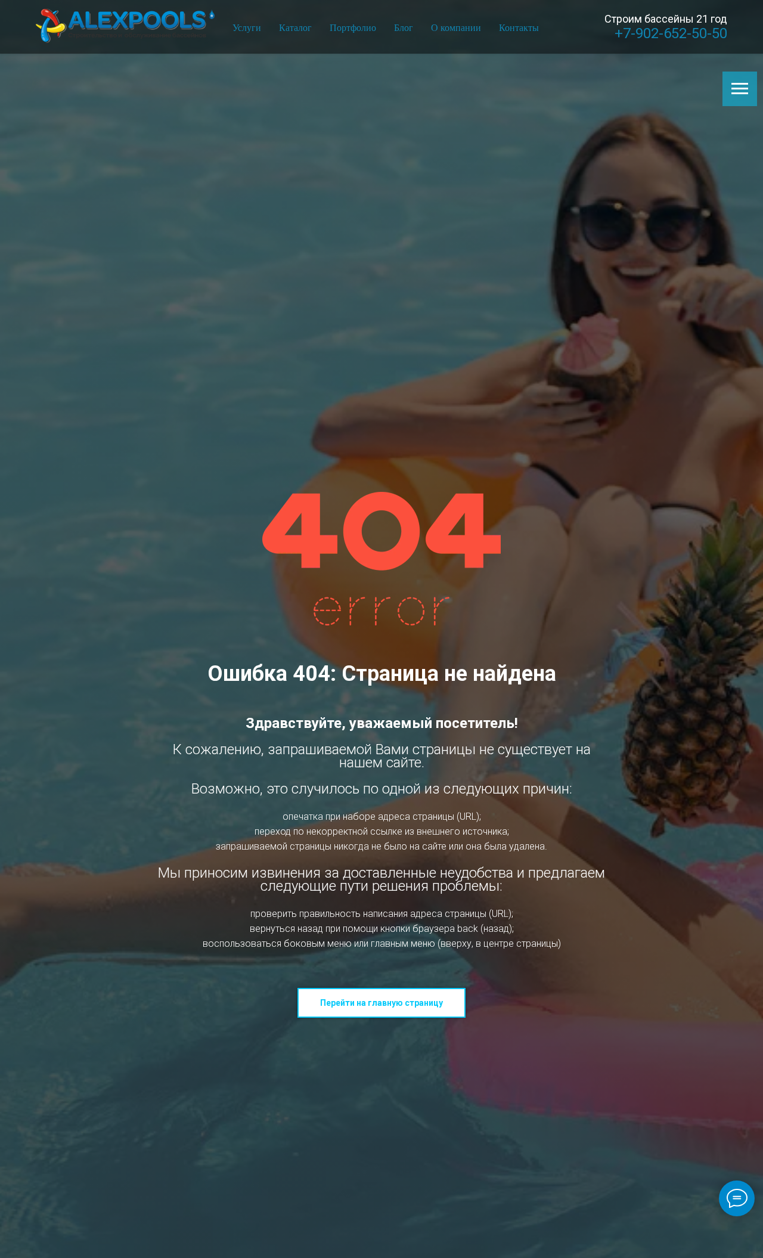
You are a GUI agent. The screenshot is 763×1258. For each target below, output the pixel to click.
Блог (403, 27)
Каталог (295, 27)
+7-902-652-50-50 (671, 33)
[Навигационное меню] (739, 89)
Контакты (519, 27)
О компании (456, 27)
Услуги (246, 27)
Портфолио (353, 27)
